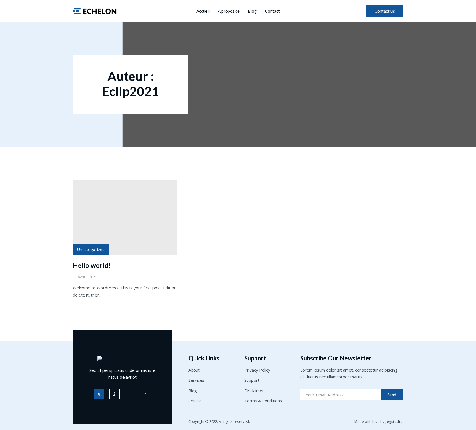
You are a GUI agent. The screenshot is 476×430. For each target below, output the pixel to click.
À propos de (229, 11)
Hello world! (92, 265)
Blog (252, 11)
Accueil (203, 11)
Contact (272, 11)
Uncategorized (91, 249)
